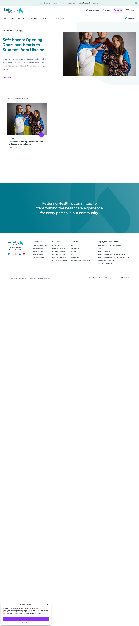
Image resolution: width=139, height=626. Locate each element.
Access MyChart (57, 245)
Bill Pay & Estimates (58, 254)
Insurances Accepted (59, 260)
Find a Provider (38, 248)
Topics (43, 18)
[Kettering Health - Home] (13, 10)
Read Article (7, 77)
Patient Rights (92, 278)
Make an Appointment (40, 245)
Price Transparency (58, 251)
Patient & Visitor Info (59, 248)
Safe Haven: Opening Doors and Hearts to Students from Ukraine (23, 44)
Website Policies (125, 278)
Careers (73, 251)
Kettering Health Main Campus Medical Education (114, 257)
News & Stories (38, 254)
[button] (48, 605)
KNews (100, 248)
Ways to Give (75, 248)
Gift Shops (75, 254)
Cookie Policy (25, 622)
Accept (25, 619)
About (73, 245)
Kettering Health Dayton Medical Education (112, 254)
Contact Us (75, 257)
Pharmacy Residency (105, 263)
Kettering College (104, 251)
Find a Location (38, 251)
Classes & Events (38, 257)
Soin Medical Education (106, 260)
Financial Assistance (59, 257)
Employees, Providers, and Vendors (109, 245)
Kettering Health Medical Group (82, 260)
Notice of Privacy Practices (108, 278)
